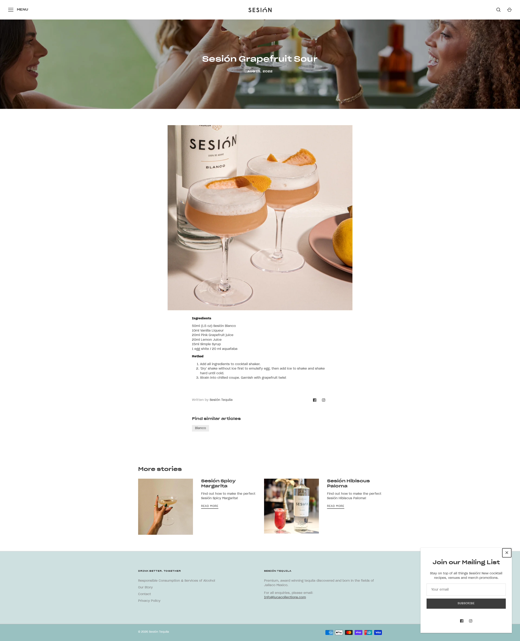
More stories (160, 469)
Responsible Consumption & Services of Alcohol (176, 580)
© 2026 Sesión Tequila (153, 632)
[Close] (506, 552)
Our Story (145, 587)
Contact (144, 594)
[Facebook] (461, 620)
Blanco (200, 428)
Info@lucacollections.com (285, 597)
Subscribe (466, 603)
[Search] (498, 9)
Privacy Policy (149, 600)
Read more (209, 506)
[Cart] (509, 9)
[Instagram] (470, 620)
